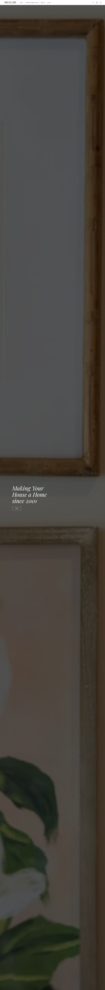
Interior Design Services (32, 2)
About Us (43, 2)
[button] (10, 2)
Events (49, 2)
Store (21, 2)
